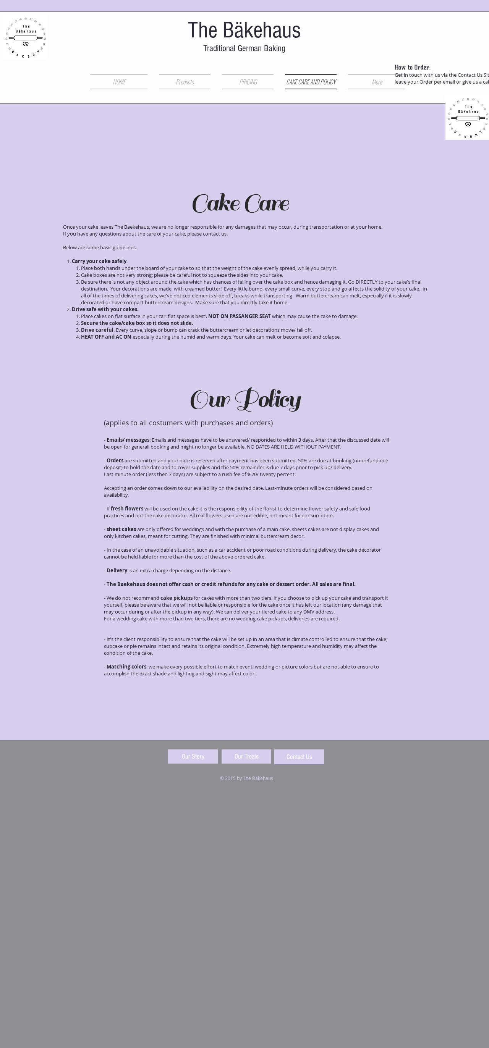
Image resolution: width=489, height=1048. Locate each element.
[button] (184, 81)
